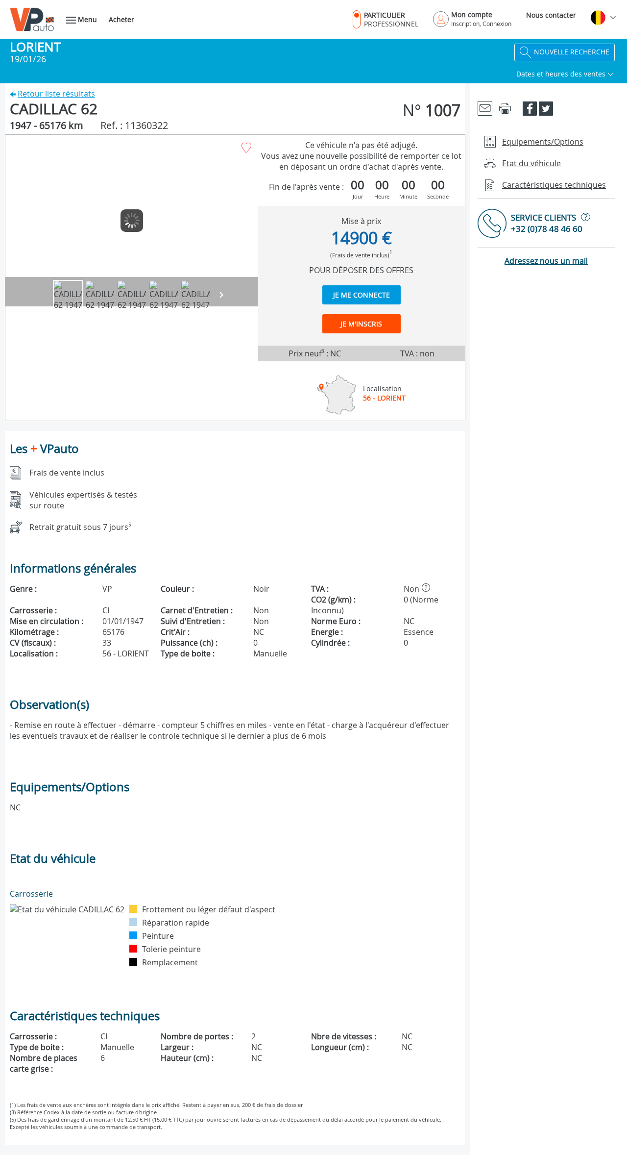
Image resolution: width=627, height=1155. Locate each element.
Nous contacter (551, 15)
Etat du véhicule (531, 163)
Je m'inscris (361, 323)
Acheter (121, 19)
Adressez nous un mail (546, 260)
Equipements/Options (542, 141)
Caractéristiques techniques (554, 184)
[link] (485, 107)
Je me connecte (361, 295)
